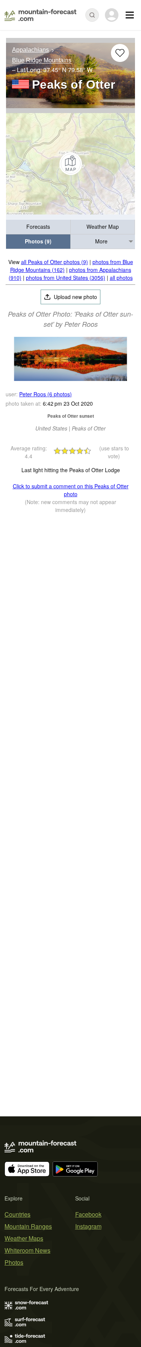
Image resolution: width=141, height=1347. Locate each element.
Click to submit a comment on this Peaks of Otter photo (71, 490)
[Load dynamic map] (70, 164)
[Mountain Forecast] (40, 15)
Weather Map (102, 226)
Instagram (88, 1226)
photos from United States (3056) (65, 277)
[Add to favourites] (120, 53)
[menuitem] (38, 227)
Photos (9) (38, 241)
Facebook (88, 1214)
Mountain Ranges (28, 1226)
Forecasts (38, 226)
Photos (14, 1262)
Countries (17, 1214)
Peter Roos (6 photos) (45, 394)
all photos (121, 277)
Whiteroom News (27, 1250)
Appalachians (30, 50)
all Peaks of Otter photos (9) (54, 262)
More (101, 241)
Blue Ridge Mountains (41, 60)
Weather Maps (24, 1238)
